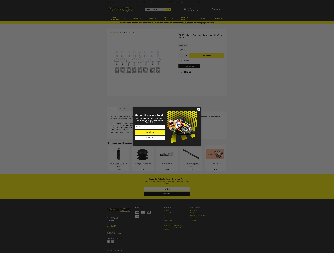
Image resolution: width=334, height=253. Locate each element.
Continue (150, 132)
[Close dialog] (198, 109)
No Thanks (150, 138)
